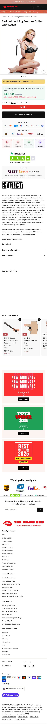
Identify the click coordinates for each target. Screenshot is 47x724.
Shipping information (11, 250)
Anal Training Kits (7, 566)
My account (6, 654)
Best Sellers (23, 468)
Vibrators (5, 544)
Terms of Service (7, 621)
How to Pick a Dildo (8, 578)
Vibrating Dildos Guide (9, 593)
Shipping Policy (7, 719)
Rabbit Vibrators (7, 547)
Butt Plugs (5, 560)
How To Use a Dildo (8, 581)
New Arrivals (23, 399)
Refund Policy (34, 717)
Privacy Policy (6, 615)
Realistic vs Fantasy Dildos (11, 584)
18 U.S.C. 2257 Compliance (11, 624)
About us (5, 633)
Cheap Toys (23, 433)
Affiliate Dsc (6, 642)
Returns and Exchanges (9, 611)
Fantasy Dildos (7, 541)
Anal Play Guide (7, 587)
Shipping (13, 103)
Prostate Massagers (9, 563)
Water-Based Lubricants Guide (12, 597)
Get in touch (6, 636)
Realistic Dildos (7, 538)
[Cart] (37, 7)
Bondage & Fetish (8, 569)
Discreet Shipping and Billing (11, 618)
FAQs (3, 645)
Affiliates (5, 639)
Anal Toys (5, 557)
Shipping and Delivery (9, 605)
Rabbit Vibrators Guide (10, 590)
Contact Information (9, 717)
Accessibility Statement (10, 648)
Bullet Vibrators (7, 554)
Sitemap (5, 651)
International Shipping (9, 608)
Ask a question (8, 255)
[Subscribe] (40, 510)
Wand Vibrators (7, 550)
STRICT (15, 315)
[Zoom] (44, 71)
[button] (23, 124)
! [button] (32, 81)
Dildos (4, 535)
